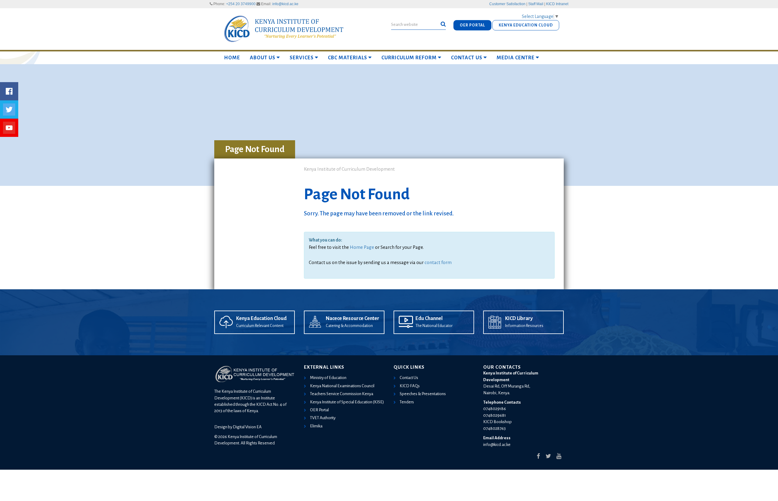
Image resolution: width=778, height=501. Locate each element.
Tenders (407, 402)
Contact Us (466, 58)
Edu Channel (428, 318)
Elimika (316, 426)
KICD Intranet (557, 4)
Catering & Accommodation (349, 326)
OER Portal (319, 410)
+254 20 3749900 (241, 4)
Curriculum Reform (409, 58)
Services (302, 58)
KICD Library (519, 318)
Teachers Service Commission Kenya (341, 393)
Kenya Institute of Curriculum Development (349, 169)
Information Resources (524, 326)
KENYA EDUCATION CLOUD (526, 25)
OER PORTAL (472, 25)
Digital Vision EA (247, 427)
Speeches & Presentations (423, 393)
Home (232, 58)
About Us (262, 58)
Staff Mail (535, 4)
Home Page (362, 247)
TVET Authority (323, 418)
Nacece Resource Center (352, 318)
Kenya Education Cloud (261, 318)
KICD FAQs (410, 386)
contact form (438, 262)
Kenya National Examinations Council (342, 386)
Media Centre (516, 58)
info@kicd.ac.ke (285, 4)
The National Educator (434, 326)
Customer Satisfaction (507, 4)
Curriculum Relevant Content (260, 326)
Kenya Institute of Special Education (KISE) (347, 402)
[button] (443, 24)
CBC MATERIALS (347, 58)
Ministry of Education (328, 377)
